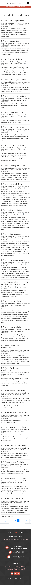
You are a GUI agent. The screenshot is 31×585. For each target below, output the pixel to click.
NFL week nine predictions (12, 127)
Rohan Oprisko (7, 23)
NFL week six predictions (11, 184)
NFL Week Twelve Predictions (13, 462)
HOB (20, 536)
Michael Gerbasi (14, 350)
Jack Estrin (6, 350)
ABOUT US (11, 578)
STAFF (16, 578)
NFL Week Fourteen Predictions (14, 427)
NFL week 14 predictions (11, 41)
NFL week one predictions (12, 327)
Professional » (5, 26)
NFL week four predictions (12, 234)
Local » (5, 288)
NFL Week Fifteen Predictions (14, 412)
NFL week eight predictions (13, 145)
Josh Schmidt (5, 352)
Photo (16, 536)
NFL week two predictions (12, 301)
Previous (5, 522)
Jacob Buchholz (24, 350)
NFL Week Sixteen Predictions (14, 390)
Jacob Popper (25, 23)
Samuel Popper (16, 23)
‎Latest (11, 536)
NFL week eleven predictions (13, 96)
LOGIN (20, 578)
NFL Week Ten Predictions (12, 498)
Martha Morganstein (9, 287)
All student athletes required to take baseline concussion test (14, 283)
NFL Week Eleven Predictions (13, 478)
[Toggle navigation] (28, 3)
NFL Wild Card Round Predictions (10, 369)
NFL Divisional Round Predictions (10, 346)
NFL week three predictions (13, 260)
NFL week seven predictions (13, 165)
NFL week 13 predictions (11, 59)
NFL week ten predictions (12, 112)
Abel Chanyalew (5, 25)
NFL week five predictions (12, 210)
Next (27, 520)
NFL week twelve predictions (13, 79)
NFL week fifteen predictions (13, 20)
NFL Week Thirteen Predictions (14, 445)
